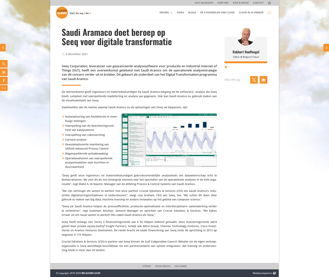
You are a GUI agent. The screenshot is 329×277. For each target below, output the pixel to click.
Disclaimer (181, 266)
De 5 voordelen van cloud (217, 12)
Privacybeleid (162, 266)
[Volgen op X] (254, 80)
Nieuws (164, 12)
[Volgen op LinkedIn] (263, 80)
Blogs (192, 12)
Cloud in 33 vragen (251, 12)
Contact (258, 3)
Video (180, 12)
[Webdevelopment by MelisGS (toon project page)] (274, 273)
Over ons (223, 3)
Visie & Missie (241, 3)
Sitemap (146, 266)
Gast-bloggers (204, 3)
